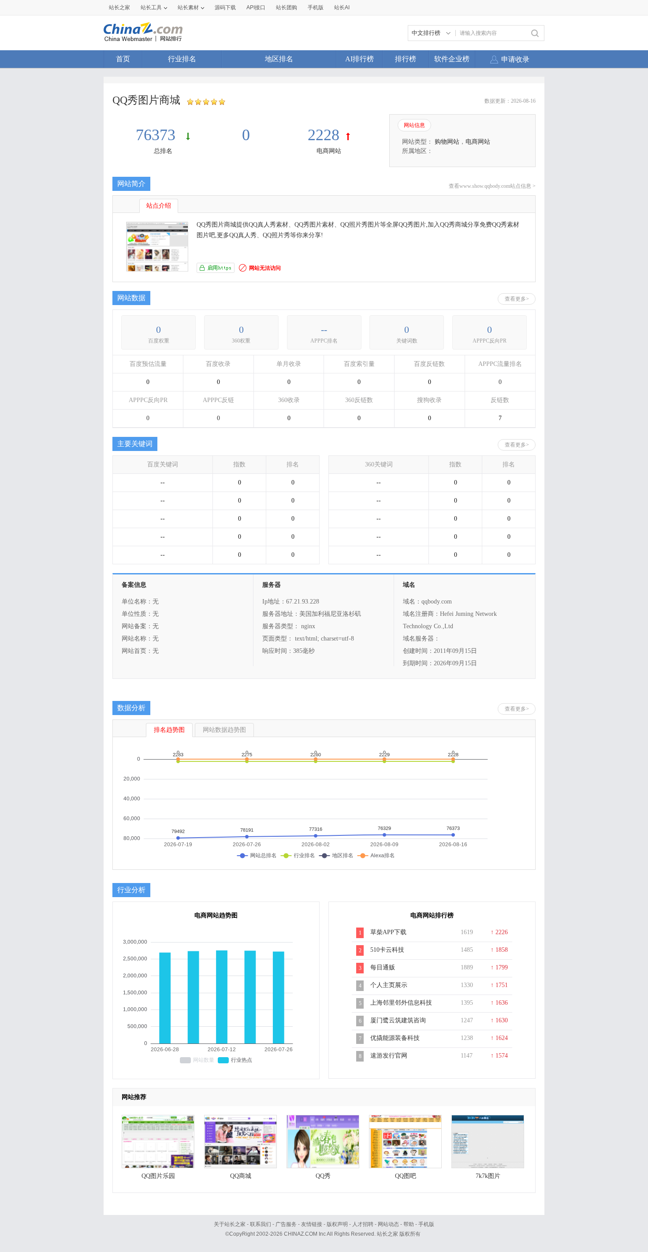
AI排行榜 (359, 59)
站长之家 (119, 7)
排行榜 (405, 59)
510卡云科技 (387, 949)
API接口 (255, 7)
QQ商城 (240, 1176)
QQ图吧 (405, 1176)
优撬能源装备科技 (395, 1038)
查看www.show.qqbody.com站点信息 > (492, 186)
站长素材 (188, 7)
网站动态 (388, 1224)
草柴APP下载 (388, 932)
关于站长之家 (230, 1224)
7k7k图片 (488, 1176)
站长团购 (286, 7)
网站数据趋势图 (224, 730)
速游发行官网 (388, 1055)
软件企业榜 (451, 59)
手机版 (426, 1224)
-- (324, 329)
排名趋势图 (169, 730)
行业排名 (182, 59)
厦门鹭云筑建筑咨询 (398, 1020)
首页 (123, 59)
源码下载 (225, 7)
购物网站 (447, 141)
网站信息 (414, 125)
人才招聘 (362, 1224)
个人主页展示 (388, 985)
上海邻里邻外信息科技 (401, 1002)
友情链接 (311, 1224)
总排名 (163, 151)
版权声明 (337, 1224)
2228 (323, 135)
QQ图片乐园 (158, 1176)
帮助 (408, 1224)
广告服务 (286, 1224)
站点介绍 (158, 205)
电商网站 (329, 151)
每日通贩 (382, 967)
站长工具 (151, 7)
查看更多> (517, 299)
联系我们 (260, 1224)
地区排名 (279, 59)
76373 (157, 135)
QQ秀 (323, 1176)
